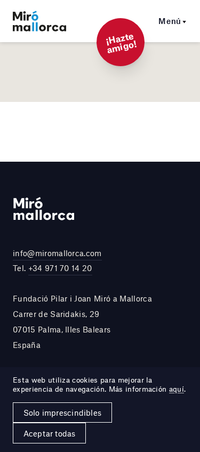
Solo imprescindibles (62, 412)
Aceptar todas (49, 433)
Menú (169, 21)
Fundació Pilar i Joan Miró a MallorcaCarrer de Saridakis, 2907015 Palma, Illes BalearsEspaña (82, 321)
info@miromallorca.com (57, 253)
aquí (176, 389)
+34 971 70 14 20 (60, 268)
